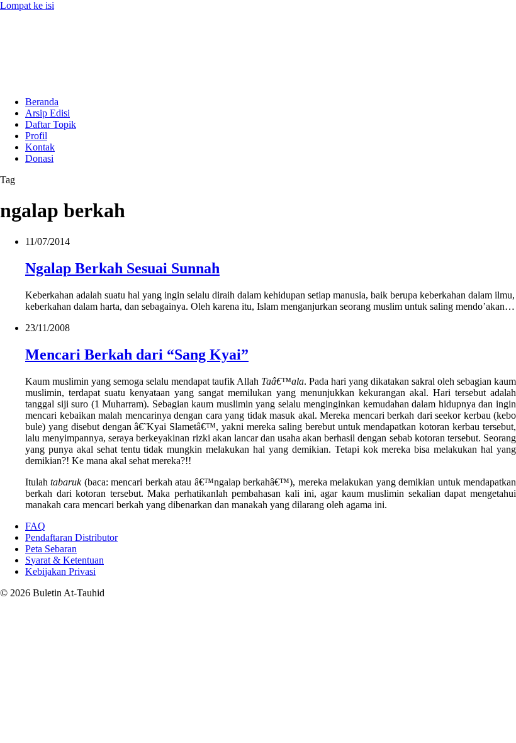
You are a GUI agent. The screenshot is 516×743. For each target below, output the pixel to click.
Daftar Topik (50, 124)
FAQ (35, 526)
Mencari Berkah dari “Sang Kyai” (137, 354)
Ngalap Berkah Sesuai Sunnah (122, 268)
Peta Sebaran (51, 548)
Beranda (42, 101)
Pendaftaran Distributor (71, 537)
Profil (36, 135)
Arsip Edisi (47, 113)
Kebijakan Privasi (60, 571)
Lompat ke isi (27, 5)
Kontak (40, 147)
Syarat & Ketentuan (64, 560)
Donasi (39, 158)
